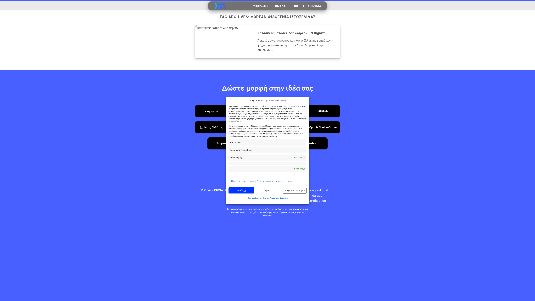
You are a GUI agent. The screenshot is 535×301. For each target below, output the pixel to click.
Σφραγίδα (284, 198)
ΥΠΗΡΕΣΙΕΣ (260, 6)
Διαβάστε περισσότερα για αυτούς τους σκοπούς (275, 181)
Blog (294, 6)
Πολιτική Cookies (254, 198)
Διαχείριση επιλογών (294, 190)
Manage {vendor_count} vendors (243, 181)
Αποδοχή (241, 190)
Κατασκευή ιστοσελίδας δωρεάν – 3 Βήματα (291, 33)
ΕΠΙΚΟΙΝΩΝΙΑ (312, 6)
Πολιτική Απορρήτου (270, 198)
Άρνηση (268, 190)
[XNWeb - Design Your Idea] (228, 6)
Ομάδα (280, 6)
